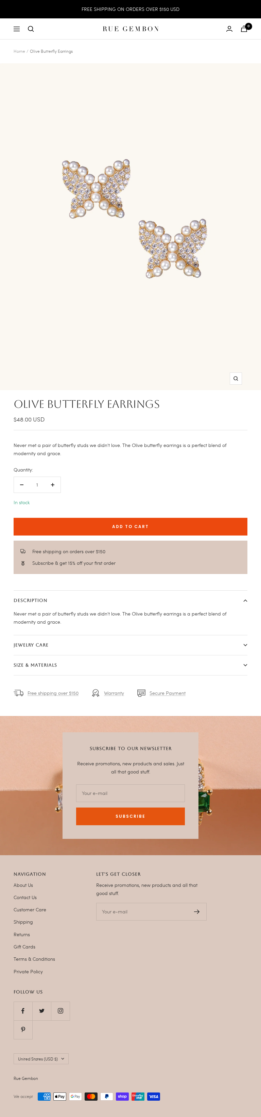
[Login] (229, 29)
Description (31, 600)
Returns (22, 934)
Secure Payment (168, 693)
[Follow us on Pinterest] (23, 1029)
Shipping (23, 922)
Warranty (114, 693)
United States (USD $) (38, 1059)
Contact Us (25, 897)
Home (19, 51)
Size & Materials (35, 665)
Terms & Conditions (34, 959)
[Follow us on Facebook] (23, 1011)
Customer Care (30, 909)
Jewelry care (31, 645)
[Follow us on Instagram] (60, 1011)
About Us (23, 885)
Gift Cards (24, 946)
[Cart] (244, 29)
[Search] (31, 29)
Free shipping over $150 (53, 693)
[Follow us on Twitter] (41, 1011)
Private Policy (28, 971)
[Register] (197, 911)
